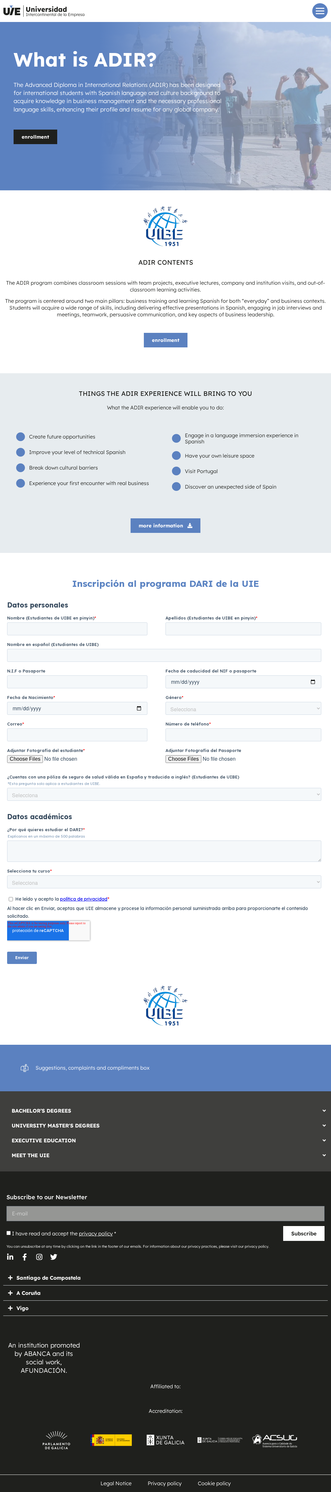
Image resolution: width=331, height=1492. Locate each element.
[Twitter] (53, 1257)
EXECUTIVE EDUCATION (44, 1140)
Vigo (22, 1308)
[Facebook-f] (24, 1257)
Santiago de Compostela (48, 1278)
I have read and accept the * (64, 1233)
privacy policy (96, 1233)
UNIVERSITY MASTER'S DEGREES (56, 1125)
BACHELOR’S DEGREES (41, 1110)
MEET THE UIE (30, 1155)
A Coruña (28, 1293)
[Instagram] (39, 1257)
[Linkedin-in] (10, 1257)
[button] (165, 1109)
